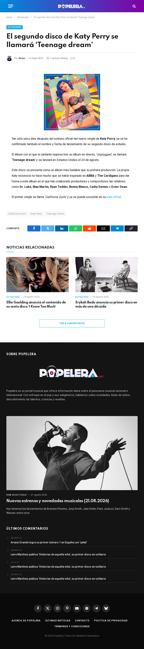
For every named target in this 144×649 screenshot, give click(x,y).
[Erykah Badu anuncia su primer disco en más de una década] (106, 274)
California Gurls (17, 213)
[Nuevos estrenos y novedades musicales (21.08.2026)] (72, 453)
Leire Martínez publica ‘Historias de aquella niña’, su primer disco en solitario (58, 554)
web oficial (114, 197)
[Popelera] (72, 6)
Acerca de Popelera (26, 620)
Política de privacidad (111, 620)
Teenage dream (55, 213)
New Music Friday (16, 495)
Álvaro (21, 58)
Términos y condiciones (72, 626)
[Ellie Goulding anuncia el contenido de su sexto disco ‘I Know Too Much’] (37, 274)
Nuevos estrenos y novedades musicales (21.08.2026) (57, 501)
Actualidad (14, 27)
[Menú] (10, 6)
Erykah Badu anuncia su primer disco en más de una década (106, 304)
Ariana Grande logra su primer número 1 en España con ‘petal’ (49, 542)
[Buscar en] (134, 6)
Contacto (82, 620)
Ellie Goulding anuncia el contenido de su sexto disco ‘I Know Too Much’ (36, 304)
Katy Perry (36, 213)
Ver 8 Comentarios (72, 323)
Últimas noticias (57, 620)
